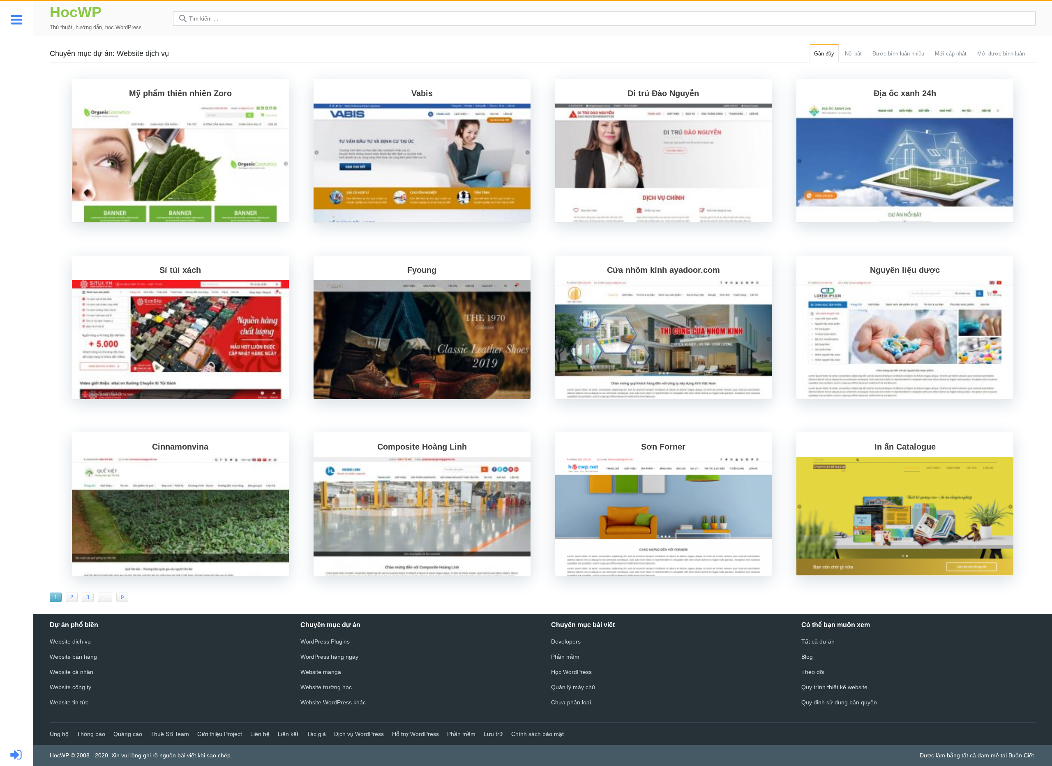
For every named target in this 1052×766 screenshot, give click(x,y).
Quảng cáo (127, 734)
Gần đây (824, 54)
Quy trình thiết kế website (834, 687)
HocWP (76, 12)
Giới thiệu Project (219, 734)
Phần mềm (565, 656)
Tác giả (316, 734)
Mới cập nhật (951, 54)
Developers (566, 641)
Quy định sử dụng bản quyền (839, 702)
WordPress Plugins (325, 641)
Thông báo (91, 734)
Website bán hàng (73, 656)
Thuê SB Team (169, 734)
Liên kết (288, 734)
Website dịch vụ (70, 641)
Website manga (320, 672)
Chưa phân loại (571, 702)
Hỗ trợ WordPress (415, 734)
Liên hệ (260, 734)
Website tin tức (69, 702)
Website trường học (326, 687)
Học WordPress (571, 672)
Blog (807, 656)
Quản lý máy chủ (573, 687)
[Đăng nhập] (16, 755)
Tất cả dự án (818, 641)
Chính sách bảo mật (537, 734)
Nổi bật (853, 54)
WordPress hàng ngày (329, 656)
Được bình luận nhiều (898, 54)
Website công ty (70, 687)
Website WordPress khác (333, 702)
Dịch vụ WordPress (359, 734)
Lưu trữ (493, 734)
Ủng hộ (59, 734)
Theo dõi (812, 672)
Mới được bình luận (1001, 54)
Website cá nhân (71, 672)
